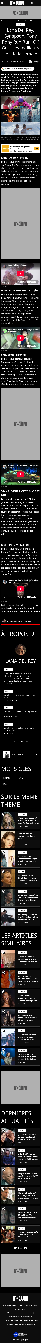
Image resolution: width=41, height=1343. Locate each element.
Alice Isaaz (24, 381)
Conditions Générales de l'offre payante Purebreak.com (20, 1320)
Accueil (3, 21)
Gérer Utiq (18, 1324)
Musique (21, 21)
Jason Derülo (17, 754)
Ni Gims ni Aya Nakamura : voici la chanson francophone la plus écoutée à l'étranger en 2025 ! (27, 1001)
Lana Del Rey (13, 165)
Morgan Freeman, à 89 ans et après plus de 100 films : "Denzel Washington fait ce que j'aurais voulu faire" (28, 1178)
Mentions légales (19, 1309)
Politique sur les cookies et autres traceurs (20, 1313)
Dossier (7, 784)
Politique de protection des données (20, 1317)
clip (21, 778)
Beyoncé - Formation (26, 608)
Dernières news (12, 21)
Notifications (9, 1324)
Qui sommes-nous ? (31, 1305)
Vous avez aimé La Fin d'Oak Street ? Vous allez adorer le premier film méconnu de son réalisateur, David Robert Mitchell (27, 1218)
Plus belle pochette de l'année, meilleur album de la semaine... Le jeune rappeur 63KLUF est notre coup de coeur (28, 920)
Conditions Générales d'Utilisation (13, 1305)
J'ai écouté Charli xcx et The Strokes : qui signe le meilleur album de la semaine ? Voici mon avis (28, 861)
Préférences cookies (29, 1324)
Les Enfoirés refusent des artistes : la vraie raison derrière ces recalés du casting (27, 1038)
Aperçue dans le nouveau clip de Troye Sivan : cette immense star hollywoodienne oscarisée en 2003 (27, 981)
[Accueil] (17, 3)
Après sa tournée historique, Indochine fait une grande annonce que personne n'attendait (28, 1020)
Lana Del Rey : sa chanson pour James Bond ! (26, 835)
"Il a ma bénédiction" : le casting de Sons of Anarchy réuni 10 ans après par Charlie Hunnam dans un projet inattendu (28, 1199)
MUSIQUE (8, 778)
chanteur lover (32, 552)
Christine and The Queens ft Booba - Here (20, 611)
